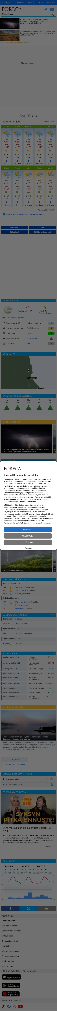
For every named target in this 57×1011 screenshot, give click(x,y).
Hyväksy (28, 529)
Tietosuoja (28, 548)
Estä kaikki (28, 542)
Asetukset (28, 536)
